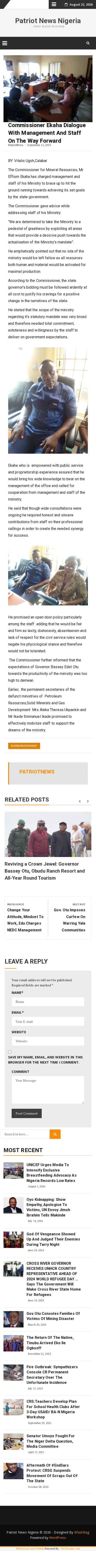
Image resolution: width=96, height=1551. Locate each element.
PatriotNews (15, 145)
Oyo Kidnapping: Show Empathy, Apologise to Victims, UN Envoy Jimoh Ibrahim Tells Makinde (48, 1207)
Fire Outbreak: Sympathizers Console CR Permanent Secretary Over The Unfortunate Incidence (52, 1375)
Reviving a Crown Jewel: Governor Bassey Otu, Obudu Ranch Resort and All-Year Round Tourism (45, 871)
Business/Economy (24, 745)
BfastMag (81, 1532)
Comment (20, 1071)
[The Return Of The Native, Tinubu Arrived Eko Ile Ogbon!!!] (13, 1343)
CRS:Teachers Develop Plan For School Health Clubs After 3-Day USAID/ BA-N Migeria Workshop (53, 1409)
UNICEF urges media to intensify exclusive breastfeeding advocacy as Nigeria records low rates (52, 1173)
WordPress (57, 1537)
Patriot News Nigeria (48, 21)
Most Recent (23, 1150)
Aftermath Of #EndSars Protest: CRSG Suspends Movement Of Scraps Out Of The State (52, 1473)
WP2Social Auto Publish (30, 1548)
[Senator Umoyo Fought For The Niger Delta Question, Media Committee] (13, 1442)
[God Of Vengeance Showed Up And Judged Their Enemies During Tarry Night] (13, 1240)
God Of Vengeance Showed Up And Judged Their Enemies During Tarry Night (53, 1239)
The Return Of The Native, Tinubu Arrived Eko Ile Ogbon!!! (50, 1342)
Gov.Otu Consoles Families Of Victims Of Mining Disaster (53, 1316)
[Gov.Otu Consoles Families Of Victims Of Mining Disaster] (13, 1319)
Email (18, 1012)
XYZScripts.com (70, 1548)
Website (19, 1032)
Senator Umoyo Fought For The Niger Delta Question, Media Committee (51, 1441)
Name (18, 992)
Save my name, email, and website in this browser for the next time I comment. (45, 1059)
